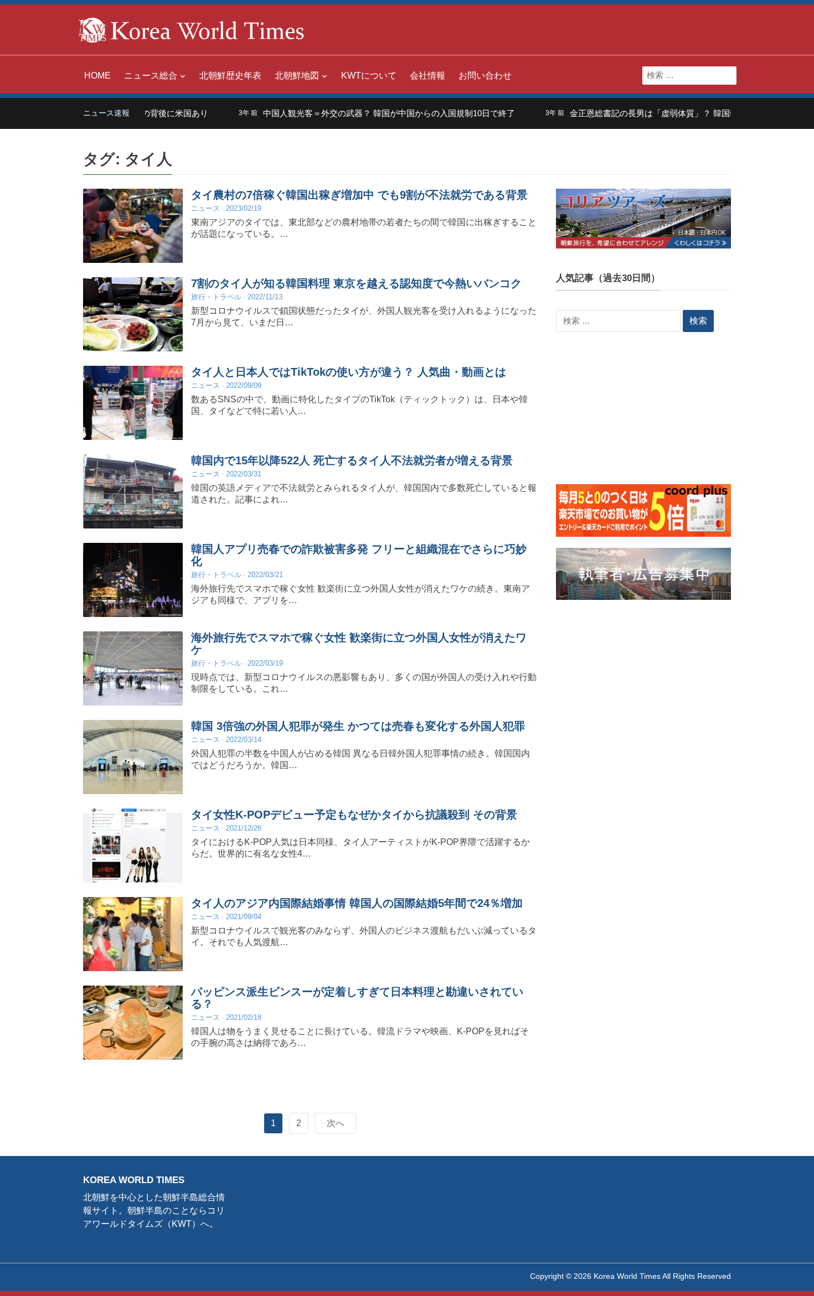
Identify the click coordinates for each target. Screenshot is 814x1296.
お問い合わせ (485, 75)
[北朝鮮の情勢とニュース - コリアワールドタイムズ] (192, 29)
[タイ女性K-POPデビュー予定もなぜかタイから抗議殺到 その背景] (133, 845)
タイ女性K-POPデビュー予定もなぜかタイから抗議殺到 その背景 (354, 814)
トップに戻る (777, 1274)
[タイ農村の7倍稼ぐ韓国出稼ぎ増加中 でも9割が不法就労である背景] (133, 225)
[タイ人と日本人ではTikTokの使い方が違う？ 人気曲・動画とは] (133, 402)
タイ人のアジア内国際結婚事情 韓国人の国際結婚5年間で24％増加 (357, 903)
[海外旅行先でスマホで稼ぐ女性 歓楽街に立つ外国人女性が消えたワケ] (133, 668)
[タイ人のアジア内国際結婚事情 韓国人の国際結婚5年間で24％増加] (133, 934)
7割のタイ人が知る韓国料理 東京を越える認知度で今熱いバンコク (356, 283)
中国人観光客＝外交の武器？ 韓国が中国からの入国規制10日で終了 (352, 113)
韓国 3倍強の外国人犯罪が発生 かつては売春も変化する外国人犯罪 (358, 726)
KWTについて (368, 75)
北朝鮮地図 (297, 75)
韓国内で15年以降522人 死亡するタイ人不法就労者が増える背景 (352, 460)
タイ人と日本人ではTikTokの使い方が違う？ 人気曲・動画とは (348, 372)
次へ (335, 1123)
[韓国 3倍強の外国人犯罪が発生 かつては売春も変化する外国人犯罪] (133, 756)
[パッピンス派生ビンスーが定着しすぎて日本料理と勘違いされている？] (133, 1022)
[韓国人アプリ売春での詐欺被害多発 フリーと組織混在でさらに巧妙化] (133, 579)
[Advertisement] (643, 415)
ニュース (205, 208)
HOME (97, 75)
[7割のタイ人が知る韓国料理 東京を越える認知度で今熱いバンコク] (133, 314)
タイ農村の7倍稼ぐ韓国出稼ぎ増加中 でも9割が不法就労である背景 (359, 195)
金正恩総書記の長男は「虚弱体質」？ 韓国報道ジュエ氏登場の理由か (662, 113)
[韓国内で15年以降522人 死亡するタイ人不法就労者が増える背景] (133, 491)
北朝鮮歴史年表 (230, 75)
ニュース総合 (150, 75)
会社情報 (427, 75)
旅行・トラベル (216, 297)
